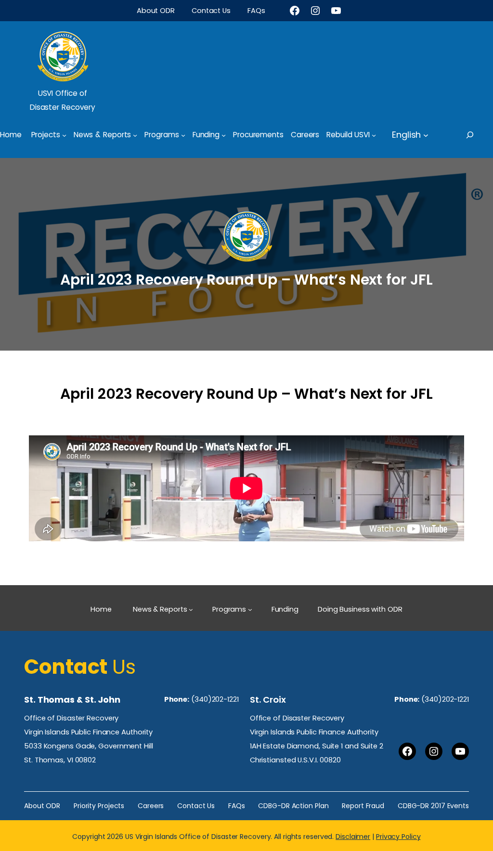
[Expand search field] (478, 134)
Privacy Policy (398, 836)
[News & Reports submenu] (135, 134)
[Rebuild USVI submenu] (374, 134)
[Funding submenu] (223, 134)
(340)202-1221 (215, 699)
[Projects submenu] (64, 134)
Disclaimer (353, 836)
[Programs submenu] (183, 134)
